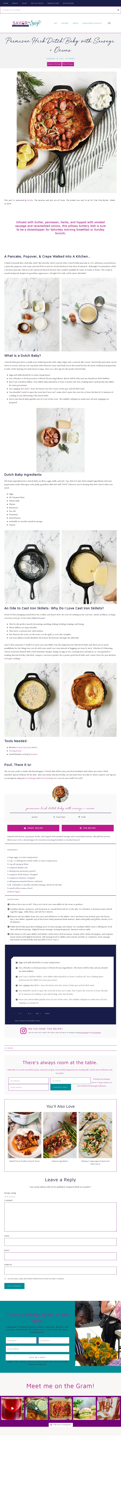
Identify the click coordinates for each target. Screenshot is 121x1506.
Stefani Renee (45, 817)
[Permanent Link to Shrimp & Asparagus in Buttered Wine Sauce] (95, 1157)
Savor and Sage (26, 23)
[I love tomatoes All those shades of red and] (60, 1408)
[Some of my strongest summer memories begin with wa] (108, 1408)
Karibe (30, 200)
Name (7, 1236)
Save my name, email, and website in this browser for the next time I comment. (36, 1279)
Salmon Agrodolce (60, 1161)
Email (7, 1250)
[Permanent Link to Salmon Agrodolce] (60, 1157)
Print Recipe (68, 64)
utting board (15, 751)
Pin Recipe (89, 828)
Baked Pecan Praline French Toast (24, 1161)
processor (33, 754)
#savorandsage (47, 778)
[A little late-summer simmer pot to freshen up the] (36, 1408)
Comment (8, 1200)
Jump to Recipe (54, 64)
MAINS (72, 58)
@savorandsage (29, 778)
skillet (27, 388)
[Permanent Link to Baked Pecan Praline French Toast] (24, 1157)
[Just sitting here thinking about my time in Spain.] (12, 1408)
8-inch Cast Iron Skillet (27, 747)
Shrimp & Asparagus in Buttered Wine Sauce (95, 1163)
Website (8, 1265)
